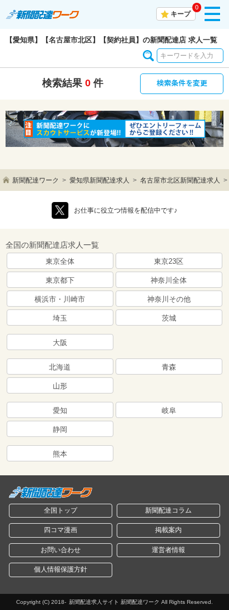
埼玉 (60, 318)
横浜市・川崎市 (59, 299)
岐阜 (169, 410)
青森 (169, 367)
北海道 (60, 367)
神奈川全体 (169, 280)
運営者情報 (168, 550)
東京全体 (60, 261)
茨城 (169, 318)
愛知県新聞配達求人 (99, 180)
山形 (60, 386)
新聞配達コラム (168, 510)
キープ (181, 14)
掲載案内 (168, 530)
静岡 (60, 429)
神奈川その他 (169, 299)
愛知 (60, 410)
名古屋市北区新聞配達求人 (180, 180)
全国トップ (60, 510)
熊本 (60, 454)
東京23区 (168, 261)
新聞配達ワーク (35, 180)
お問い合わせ (61, 550)
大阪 (60, 342)
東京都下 (60, 280)
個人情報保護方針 (60, 569)
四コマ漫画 (60, 530)
